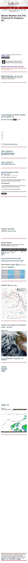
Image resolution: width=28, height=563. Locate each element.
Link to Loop (4, 330)
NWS (15, 10)
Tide (12, 10)
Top (2, 10)
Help (21, 76)
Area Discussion (6, 172)
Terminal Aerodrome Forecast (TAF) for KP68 (12, 260)
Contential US (17, 358)
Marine (5, 10)
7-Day (9, 10)
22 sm (5, 252)
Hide (18, 76)
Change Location (5, 55)
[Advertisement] (14, 38)
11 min (8, 252)
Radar (14, 11)
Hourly (15, 119)
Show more (4, 193)
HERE (13, 558)
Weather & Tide (18, 8)
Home (2, 7)
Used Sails (14, 8)
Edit (15, 76)
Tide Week (6, 153)
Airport (21, 10)
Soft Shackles (10, 8)
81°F (22, 251)
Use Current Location (6, 57)
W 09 (11, 251)
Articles (5, 7)
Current (8, 151)
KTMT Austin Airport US (3, 253)
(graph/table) (11, 267)
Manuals (22, 7)
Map (25, 10)
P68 (17, 264)
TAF (17, 11)
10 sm (13, 252)
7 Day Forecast (6, 115)
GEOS (11, 11)
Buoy (18, 10)
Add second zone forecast (10, 144)
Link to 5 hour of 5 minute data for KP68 (11, 258)
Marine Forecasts (7, 76)
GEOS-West (10, 358)
